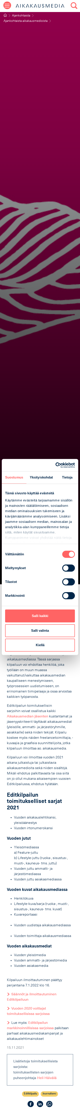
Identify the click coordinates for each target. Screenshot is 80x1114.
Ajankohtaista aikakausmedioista (26, 21)
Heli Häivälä (47, 1078)
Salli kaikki (40, 616)
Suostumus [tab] (14, 477)
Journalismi (49, 1093)
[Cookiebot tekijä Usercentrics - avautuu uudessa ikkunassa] (56, 465)
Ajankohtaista (21, 15)
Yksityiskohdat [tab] (41, 477)
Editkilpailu (30, 1093)
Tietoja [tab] (67, 477)
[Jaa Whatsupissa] (49, 1104)
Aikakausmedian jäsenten (27, 716)
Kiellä (40, 645)
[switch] (68, 568)
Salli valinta (40, 630)
